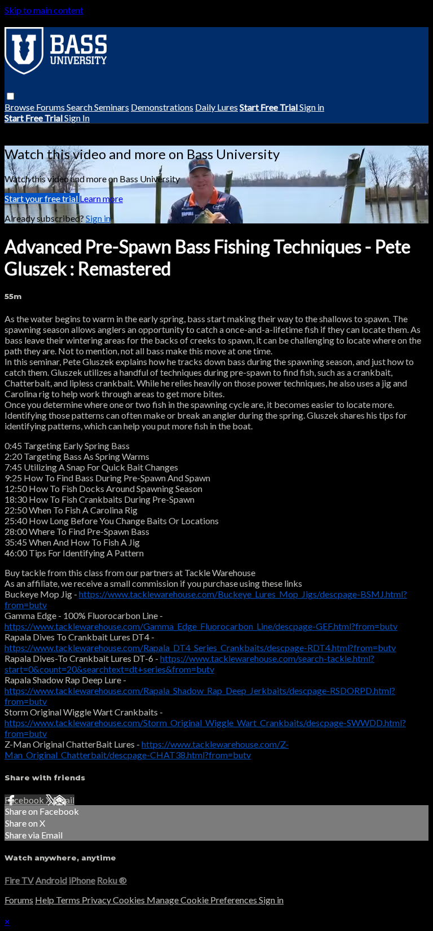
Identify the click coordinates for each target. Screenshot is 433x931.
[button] (10, 96)
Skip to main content (44, 10)
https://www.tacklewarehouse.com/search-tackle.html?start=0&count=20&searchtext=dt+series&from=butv (189, 663)
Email (63, 799)
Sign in (311, 107)
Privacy (97, 899)
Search (80, 107)
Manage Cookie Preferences (203, 899)
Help (45, 899)
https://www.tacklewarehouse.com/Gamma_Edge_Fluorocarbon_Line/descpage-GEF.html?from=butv (201, 626)
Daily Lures (216, 107)
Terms (69, 899)
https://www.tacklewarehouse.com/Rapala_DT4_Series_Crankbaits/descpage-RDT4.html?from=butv (200, 647)
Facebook (25, 799)
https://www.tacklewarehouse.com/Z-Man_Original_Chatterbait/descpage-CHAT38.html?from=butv (147, 749)
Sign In (77, 117)
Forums (51, 107)
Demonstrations (162, 107)
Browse (20, 107)
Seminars (111, 107)
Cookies (130, 899)
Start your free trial (42, 198)
